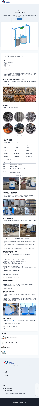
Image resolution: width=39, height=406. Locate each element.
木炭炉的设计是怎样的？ (7, 65)
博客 (5, 378)
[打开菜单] (37, 2)
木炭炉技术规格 (6, 64)
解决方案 (6, 375)
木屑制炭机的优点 (6, 68)
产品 (20, 10)
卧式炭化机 (8, 320)
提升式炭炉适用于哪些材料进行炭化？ (9, 62)
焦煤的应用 (5, 63)
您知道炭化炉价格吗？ (7, 69)
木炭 (4, 328)
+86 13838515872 (8, 390)
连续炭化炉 (13, 320)
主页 (18, 10)
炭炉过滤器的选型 (6, 66)
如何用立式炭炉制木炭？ (7, 67)
